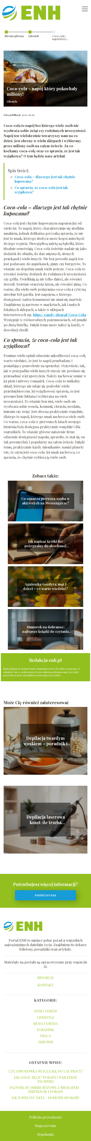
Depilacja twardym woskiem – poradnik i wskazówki (45, 740)
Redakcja (45, 978)
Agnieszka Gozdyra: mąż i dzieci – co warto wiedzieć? (45, 586)
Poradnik (45, 1029)
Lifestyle (33, 36)
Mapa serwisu (45, 1125)
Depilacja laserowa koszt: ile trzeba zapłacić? (45, 819)
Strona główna (14, 36)
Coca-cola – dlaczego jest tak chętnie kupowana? (45, 179)
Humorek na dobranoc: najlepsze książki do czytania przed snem (45, 629)
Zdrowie (45, 1042)
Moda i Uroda (45, 1023)
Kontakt (45, 985)
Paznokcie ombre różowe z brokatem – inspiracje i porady (45, 1089)
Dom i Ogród (45, 1011)
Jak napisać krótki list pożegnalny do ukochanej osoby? (45, 543)
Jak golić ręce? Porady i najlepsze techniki (45, 1079)
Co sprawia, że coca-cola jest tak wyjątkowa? (41, 189)
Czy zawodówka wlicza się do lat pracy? (45, 1071)
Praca (45, 1036)
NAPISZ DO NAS (45, 895)
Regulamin (45, 1134)
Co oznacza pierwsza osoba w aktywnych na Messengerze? (45, 501)
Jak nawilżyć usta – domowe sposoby (45, 1097)
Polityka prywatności (45, 1117)
